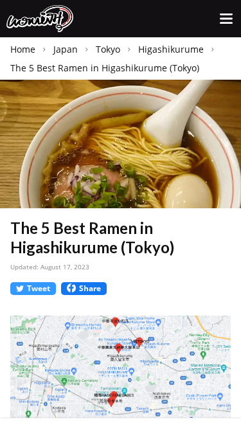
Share (90, 288)
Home (22, 49)
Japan (65, 49)
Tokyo (108, 49)
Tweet (38, 288)
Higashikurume (171, 49)
